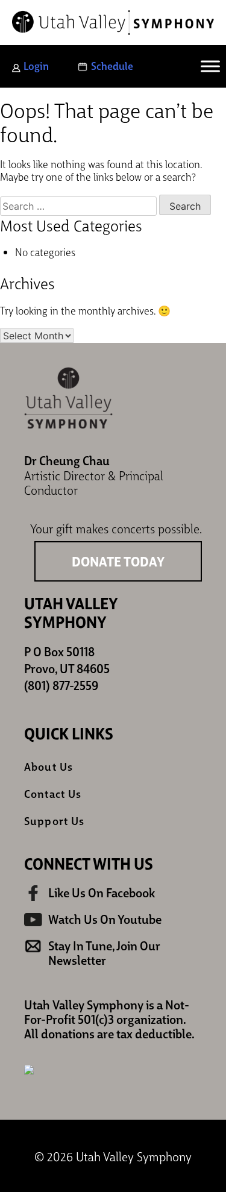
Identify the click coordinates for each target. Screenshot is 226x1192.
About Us (48, 766)
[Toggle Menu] (210, 66)
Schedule (112, 65)
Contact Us (52, 793)
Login (36, 65)
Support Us (54, 820)
